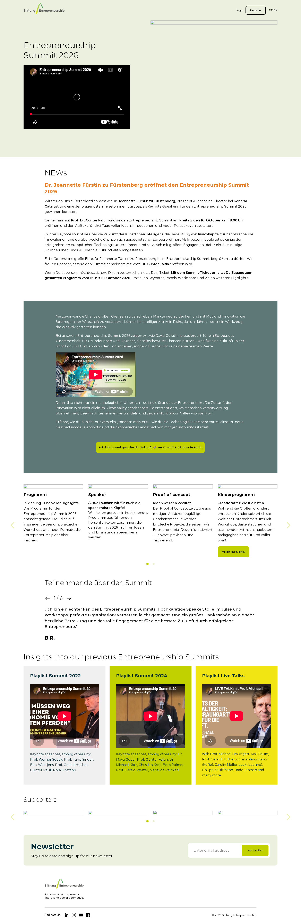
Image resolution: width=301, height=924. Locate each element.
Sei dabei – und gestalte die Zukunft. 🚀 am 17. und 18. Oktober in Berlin (150, 447)
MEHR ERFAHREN (233, 552)
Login (239, 10)
